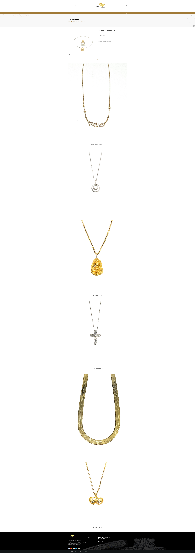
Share (105, 41)
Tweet (101, 41)
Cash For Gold (85, 540)
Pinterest (109, 41)
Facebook (99, 544)
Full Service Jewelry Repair (87, 537)
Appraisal (84, 542)
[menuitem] (70, 13)
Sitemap (87, 551)
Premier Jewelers (76, 551)
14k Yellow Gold (97, 456)
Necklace (73, 21)
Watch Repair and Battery (87, 539)
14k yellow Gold (97, 145)
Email (99, 545)
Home (69, 21)
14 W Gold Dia (97, 368)
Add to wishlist (102, 35)
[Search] (126, 13)
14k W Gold (97, 214)
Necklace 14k (97, 295)
